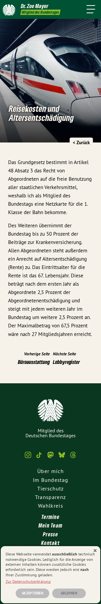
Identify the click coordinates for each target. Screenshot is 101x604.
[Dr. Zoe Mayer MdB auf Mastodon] (50, 457)
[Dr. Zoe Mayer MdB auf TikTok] (39, 457)
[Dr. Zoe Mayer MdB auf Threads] (73, 457)
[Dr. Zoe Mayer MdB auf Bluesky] (61, 457)
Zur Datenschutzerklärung (28, 581)
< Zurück (81, 143)
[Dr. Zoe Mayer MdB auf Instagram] (28, 457)
